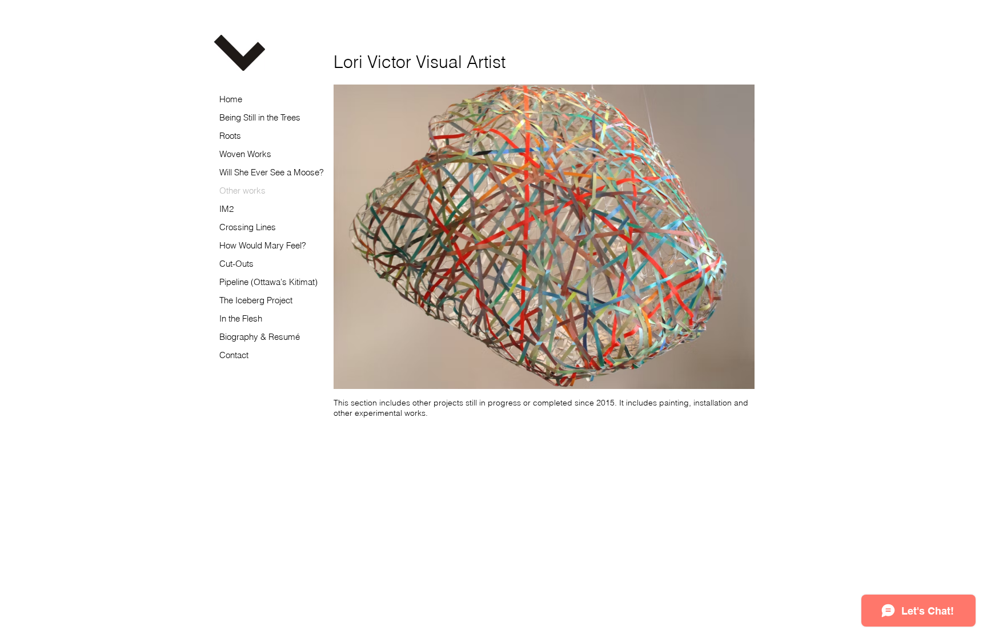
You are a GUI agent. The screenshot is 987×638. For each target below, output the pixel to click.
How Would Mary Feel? (262, 245)
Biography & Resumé (259, 336)
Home (230, 99)
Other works (242, 190)
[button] (544, 237)
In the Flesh (240, 318)
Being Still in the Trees (259, 117)
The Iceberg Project (255, 300)
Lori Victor (419, 62)
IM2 (226, 208)
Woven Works (245, 154)
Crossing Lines (247, 227)
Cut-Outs (236, 263)
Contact (233, 355)
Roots (230, 135)
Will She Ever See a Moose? (271, 172)
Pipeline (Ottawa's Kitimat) (268, 281)
